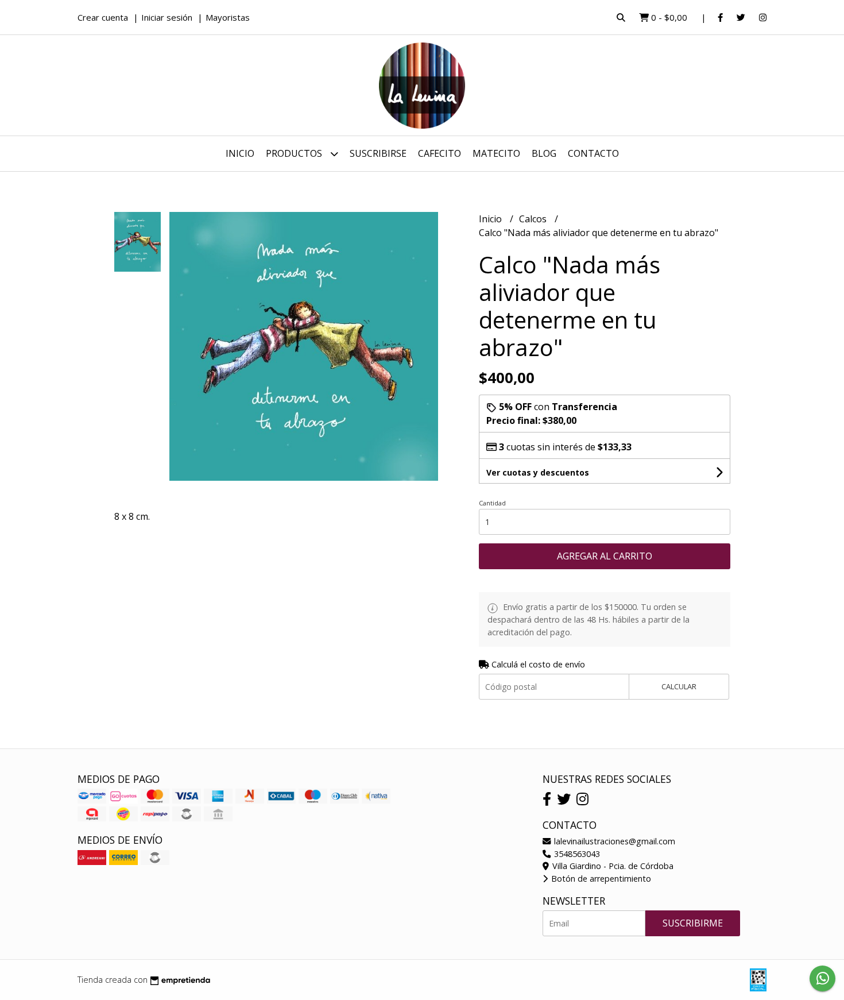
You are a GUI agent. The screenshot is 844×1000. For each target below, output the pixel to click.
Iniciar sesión (166, 17)
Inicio (240, 153)
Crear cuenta (103, 17)
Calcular (678, 686)
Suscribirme (693, 923)
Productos (295, 153)
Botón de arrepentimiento (600, 878)
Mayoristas (228, 17)
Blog (544, 153)
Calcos (534, 219)
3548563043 (576, 853)
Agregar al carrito (604, 556)
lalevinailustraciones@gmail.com (613, 841)
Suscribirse (378, 153)
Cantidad (492, 503)
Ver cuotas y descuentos (537, 472)
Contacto (593, 153)
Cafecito (439, 153)
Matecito (496, 153)
